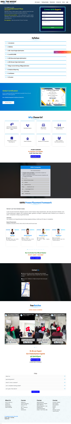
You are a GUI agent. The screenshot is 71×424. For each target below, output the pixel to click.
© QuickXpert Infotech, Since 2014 (11, 416)
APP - (22, 407)
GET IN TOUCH (8, 102)
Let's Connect (36, 359)
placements (7, 404)
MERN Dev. (42, 404)
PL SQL (43, 409)
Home (63, 2)
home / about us (8, 402)
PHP (42, 407)
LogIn (67, 2)
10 (43, 249)
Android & (25, 407)
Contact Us (58, 2)
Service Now (23, 409)
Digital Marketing (40, 402)
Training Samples (44, 2)
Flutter (22, 408)
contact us (7, 403)
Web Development (41, 406)
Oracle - (38, 409)
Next (68, 238)
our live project (8, 406)
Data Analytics (56, 404)
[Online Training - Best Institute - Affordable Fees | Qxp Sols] (7, 2)
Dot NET (54, 406)
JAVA (54, 408)
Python (54, 407)
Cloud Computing (24, 403)
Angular (45, 403)
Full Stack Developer (41, 408)
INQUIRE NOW (36, 156)
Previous (3, 238)
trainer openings (8, 407)
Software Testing (56, 409)
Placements (52, 2)
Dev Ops (25, 404)
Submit (52, 27)
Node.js (38, 403)
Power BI (54, 402)
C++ (23, 406)
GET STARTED (36, 258)
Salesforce (23, 402)
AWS (22, 404)
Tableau (58, 402)
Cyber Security (56, 411)
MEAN (38, 404)
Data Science (55, 403)
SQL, (41, 409)
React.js (41, 403)
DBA (46, 409)
